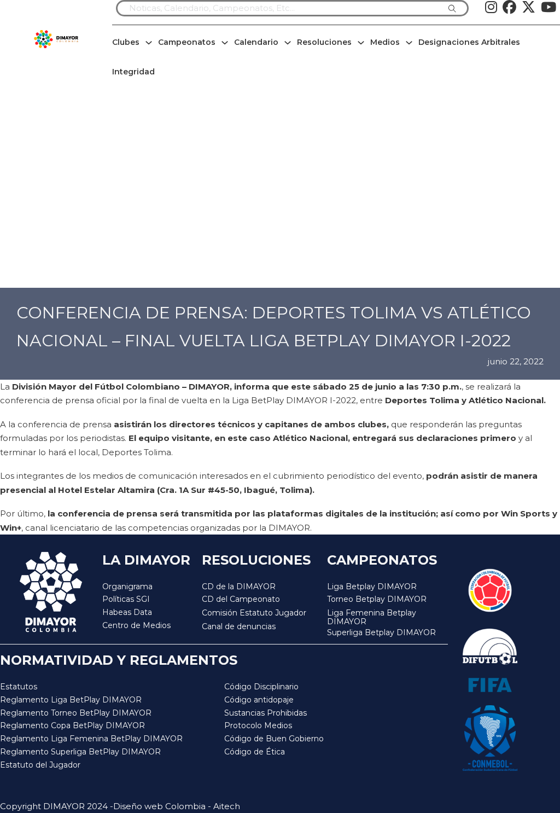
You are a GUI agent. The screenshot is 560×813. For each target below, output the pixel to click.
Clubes (125, 42)
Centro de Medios (136, 625)
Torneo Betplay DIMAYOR (377, 599)
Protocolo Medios (258, 725)
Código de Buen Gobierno (274, 739)
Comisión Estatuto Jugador (254, 613)
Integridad (133, 72)
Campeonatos (186, 42)
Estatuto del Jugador (40, 765)
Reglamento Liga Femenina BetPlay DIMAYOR (91, 739)
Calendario (256, 42)
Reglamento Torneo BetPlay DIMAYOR (75, 713)
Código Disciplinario (261, 687)
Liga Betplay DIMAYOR (372, 586)
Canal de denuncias (239, 626)
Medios (385, 42)
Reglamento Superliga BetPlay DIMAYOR (80, 752)
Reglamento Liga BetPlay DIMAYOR (71, 700)
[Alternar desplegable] (149, 43)
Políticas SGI (126, 599)
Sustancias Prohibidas (265, 713)
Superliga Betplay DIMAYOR (381, 633)
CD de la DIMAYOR (239, 586)
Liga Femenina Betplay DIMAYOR (371, 617)
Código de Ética (254, 752)
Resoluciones (324, 42)
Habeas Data (127, 612)
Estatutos (18, 687)
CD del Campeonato (241, 599)
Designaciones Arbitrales (469, 42)
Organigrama (127, 586)
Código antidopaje (259, 700)
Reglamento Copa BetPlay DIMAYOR (72, 725)
